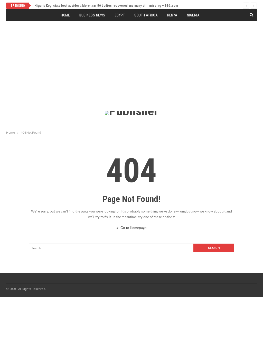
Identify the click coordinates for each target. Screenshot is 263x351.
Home (65, 15)
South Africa (146, 15)
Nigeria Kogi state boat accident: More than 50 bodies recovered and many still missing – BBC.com (106, 5)
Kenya (172, 15)
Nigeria (193, 15)
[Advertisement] (131, 72)
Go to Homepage (133, 228)
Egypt (120, 15)
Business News (92, 15)
